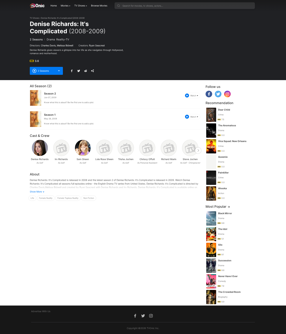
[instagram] (227, 96)
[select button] (59, 71)
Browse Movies (99, 5)
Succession (224, 260)
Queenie (223, 156)
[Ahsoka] (211, 193)
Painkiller (223, 172)
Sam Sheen (83, 159)
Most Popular (216, 207)
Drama (51, 39)
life (32, 198)
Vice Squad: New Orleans (232, 141)
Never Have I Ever (228, 276)
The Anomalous (227, 125)
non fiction (88, 198)
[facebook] (209, 96)
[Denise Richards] (40, 148)
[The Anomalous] (211, 130)
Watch (193, 95)
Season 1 (50, 114)
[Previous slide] (32, 150)
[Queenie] (211, 162)
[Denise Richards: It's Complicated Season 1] (35, 119)
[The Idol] (211, 234)
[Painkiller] (211, 177)
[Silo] (211, 250)
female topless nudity (67, 198)
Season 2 (50, 93)
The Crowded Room (229, 291)
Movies (64, 5)
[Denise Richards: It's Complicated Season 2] (35, 98)
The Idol (222, 229)
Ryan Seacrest (97, 45)
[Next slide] (198, 150)
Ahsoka (222, 188)
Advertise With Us (40, 311)
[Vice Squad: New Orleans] (211, 146)
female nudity (45, 198)
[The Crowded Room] (211, 297)
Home (53, 5)
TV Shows (79, 5)
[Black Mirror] (211, 218)
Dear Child (224, 109)
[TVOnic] (37, 6)
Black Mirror (225, 213)
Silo (220, 244)
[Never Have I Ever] (211, 281)
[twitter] (218, 96)
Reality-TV (62, 39)
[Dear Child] (211, 115)
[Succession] (211, 265)
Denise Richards (40, 159)
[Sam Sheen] (83, 148)
